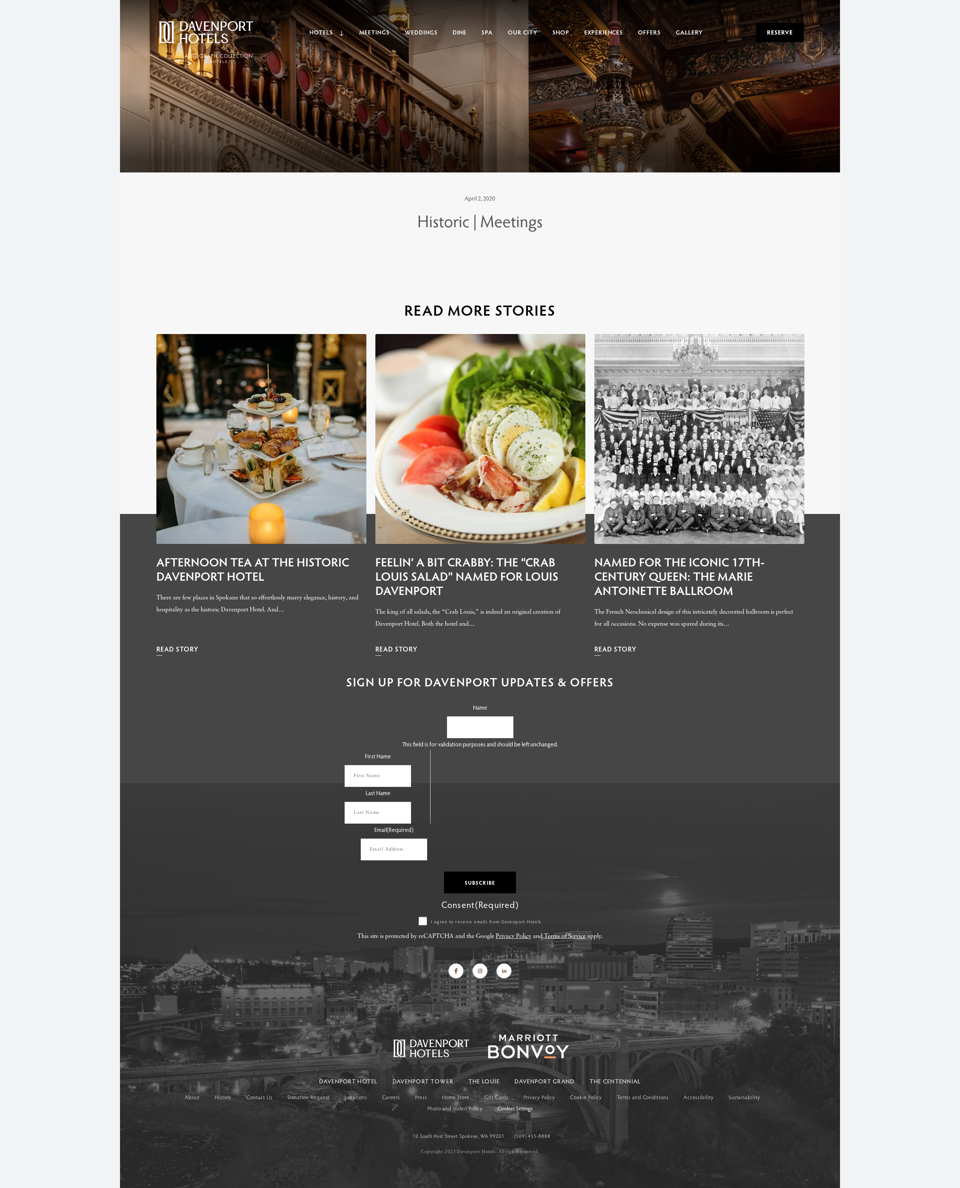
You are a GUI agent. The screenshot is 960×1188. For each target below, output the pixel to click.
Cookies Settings (515, 1109)
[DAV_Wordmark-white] (521, 1056)
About (192, 1097)
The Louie (484, 1081)
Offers (649, 32)
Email (394, 829)
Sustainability (744, 1097)
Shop (560, 32)
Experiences (603, 32)
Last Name (378, 793)
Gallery (689, 32)
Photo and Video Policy (455, 1108)
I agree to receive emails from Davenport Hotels (486, 921)
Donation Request (309, 1097)
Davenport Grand (544, 1081)
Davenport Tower (423, 1081)
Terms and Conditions (642, 1097)
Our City (522, 32)
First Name (378, 756)
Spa (487, 32)
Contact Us (259, 1097)
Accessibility (699, 1097)
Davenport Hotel (348, 1081)
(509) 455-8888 (532, 1136)
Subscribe (480, 882)
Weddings (421, 32)
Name (480, 707)
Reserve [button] (780, 32)
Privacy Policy (513, 936)
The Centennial (615, 1081)
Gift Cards (496, 1097)
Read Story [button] (177, 648)
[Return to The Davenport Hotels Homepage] (431, 1056)
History (223, 1097)
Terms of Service (565, 936)
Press (421, 1097)
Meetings (374, 32)
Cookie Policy (586, 1097)
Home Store (456, 1097)
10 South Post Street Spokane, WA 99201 (459, 1136)
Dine (460, 32)
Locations (356, 1097)
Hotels (321, 32)
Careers (391, 1097)
